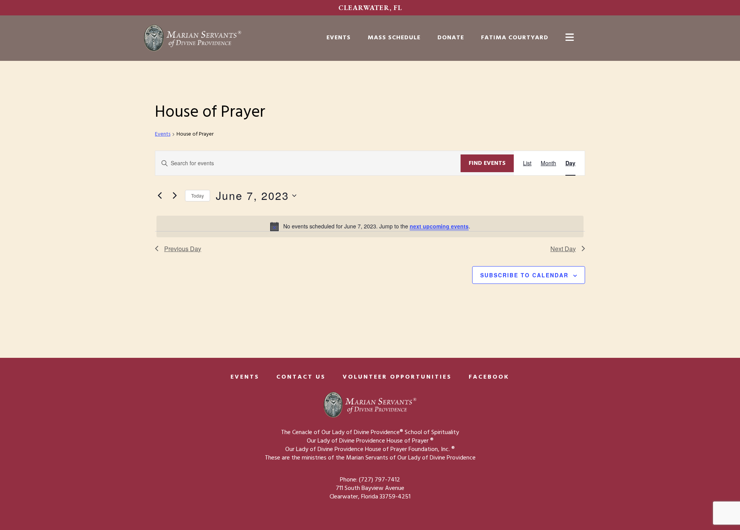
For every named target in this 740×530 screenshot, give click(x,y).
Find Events (487, 163)
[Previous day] (159, 195)
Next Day (563, 248)
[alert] (370, 226)
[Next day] (174, 195)
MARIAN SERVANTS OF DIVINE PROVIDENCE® (208, 38)
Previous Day (182, 248)
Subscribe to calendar (524, 275)
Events (162, 135)
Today (197, 195)
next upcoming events (439, 226)
